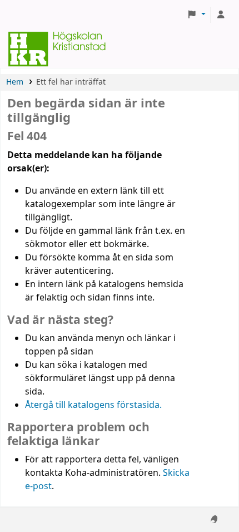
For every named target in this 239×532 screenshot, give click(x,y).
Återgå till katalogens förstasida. (93, 405)
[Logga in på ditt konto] (220, 15)
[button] (196, 15)
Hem (14, 82)
